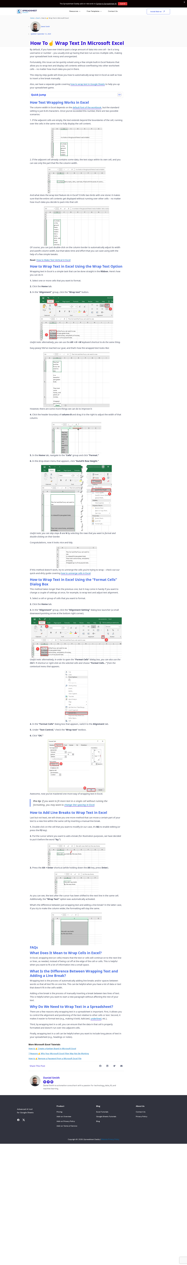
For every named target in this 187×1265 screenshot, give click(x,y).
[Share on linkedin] (107, 1066)
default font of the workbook (87, 107)
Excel (38, 18)
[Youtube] (51, 1081)
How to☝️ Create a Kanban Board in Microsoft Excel (52, 1048)
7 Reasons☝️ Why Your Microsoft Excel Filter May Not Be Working (59, 1053)
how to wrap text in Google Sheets (87, 84)
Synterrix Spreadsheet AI (106, 3)
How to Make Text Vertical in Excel (53, 260)
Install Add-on (156, 12)
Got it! (122, 3)
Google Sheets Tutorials (106, 1116)
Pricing (59, 1112)
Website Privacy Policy (110, 1139)
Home (32, 18)
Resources (73, 11)
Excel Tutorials (102, 1112)
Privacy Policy (141, 1116)
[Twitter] (48, 1081)
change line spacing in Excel (79, 804)
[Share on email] (121, 1066)
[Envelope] (44, 1081)
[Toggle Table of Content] (118, 95)
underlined (96, 1018)
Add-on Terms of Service (67, 1126)
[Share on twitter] (114, 1066)
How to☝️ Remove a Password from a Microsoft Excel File (55, 1058)
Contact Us (113, 11)
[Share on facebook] (100, 1066)
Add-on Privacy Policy (66, 1121)
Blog (98, 1121)
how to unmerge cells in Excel (76, 573)
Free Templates (93, 11)
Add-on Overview (64, 1116)
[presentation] (79, 11)
